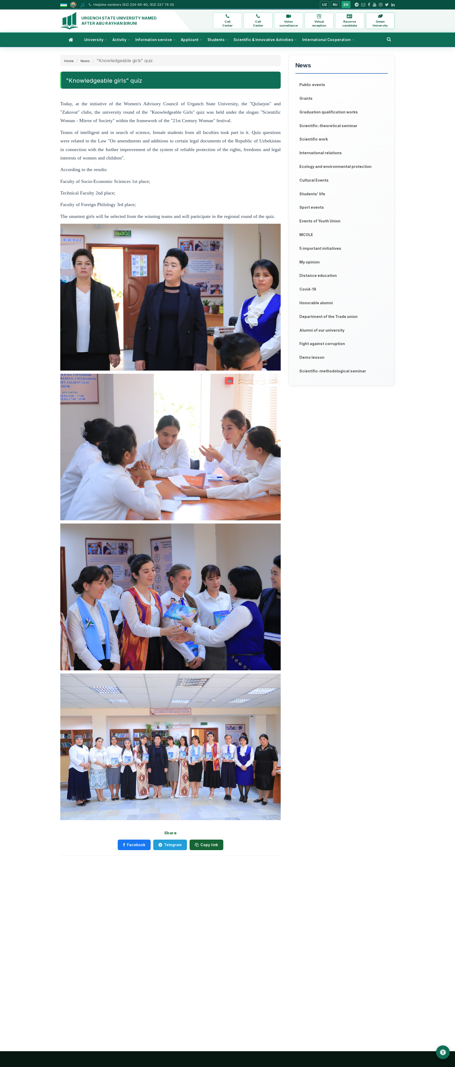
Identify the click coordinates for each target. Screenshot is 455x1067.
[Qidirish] (389, 39)
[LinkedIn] (393, 4)
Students (216, 40)
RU (335, 5)
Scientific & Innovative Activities (263, 40)
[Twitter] (387, 4)
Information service (153, 40)
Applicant (190, 40)
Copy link (209, 844)
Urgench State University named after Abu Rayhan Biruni (119, 21)
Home (69, 61)
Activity (119, 40)
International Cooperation (326, 40)
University (93, 40)
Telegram (173, 844)
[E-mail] (363, 4)
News (85, 61)
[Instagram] (380, 4)
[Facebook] (369, 4)
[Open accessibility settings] (443, 1052)
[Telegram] (357, 4)
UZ (324, 5)
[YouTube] (374, 4)
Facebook (136, 844)
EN (346, 5)
